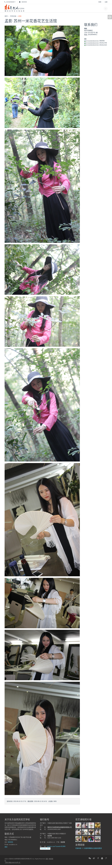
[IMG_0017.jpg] (91, 839)
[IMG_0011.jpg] (98, 832)
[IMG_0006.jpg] (91, 825)
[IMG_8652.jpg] (42, 405)
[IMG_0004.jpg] (78, 839)
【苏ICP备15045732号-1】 (13, 862)
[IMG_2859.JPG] (42, 655)
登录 (99, 2)
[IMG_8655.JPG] (42, 186)
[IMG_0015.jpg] (85, 825)
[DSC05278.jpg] (98, 825)
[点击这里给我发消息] (91, 41)
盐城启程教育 (97, 848)
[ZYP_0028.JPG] (85, 832)
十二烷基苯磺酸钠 (87, 848)
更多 (6, 847)
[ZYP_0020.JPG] (98, 839)
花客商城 (78, 848)
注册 (106, 2)
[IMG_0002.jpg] (91, 832)
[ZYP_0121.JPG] (42, 51)
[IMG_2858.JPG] (42, 603)
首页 (6, 16)
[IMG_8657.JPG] (42, 269)
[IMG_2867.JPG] (42, 738)
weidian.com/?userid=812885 (56, 846)
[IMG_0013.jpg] (78, 832)
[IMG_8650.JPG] (42, 321)
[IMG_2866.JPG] (42, 519)
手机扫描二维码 (45, 848)
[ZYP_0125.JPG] (42, 102)
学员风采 (13, 16)
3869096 (24, 2)
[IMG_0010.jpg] (78, 825)
